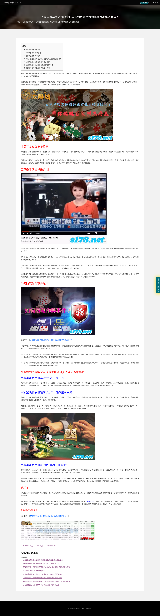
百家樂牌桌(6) (28, 546)
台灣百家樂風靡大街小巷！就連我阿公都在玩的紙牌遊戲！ (43, 574)
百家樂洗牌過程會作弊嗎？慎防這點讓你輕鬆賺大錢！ (42, 585)
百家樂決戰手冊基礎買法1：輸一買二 (38, 62)
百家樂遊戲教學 (27, 22)
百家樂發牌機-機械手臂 (33, 53)
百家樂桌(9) (39, 546)
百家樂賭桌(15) (50, 546)
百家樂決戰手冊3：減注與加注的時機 (38, 68)
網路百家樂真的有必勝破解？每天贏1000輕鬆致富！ (41, 563)
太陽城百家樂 (11, 2)
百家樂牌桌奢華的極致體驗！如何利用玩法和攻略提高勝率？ (51, 340)
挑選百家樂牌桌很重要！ (34, 50)
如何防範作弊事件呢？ (33, 56)
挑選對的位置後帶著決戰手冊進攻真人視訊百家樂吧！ (43, 59)
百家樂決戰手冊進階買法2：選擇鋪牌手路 (39, 65)
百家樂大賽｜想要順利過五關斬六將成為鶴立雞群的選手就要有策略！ (47, 567)
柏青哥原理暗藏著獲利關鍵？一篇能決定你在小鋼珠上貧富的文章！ (46, 581)
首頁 (19, 22)
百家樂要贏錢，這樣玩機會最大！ (35, 571)
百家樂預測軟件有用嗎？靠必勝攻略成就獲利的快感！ (49, 516)
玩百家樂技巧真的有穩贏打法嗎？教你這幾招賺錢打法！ (42, 578)
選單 (156, 3)
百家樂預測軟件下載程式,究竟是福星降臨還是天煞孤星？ (43, 560)
